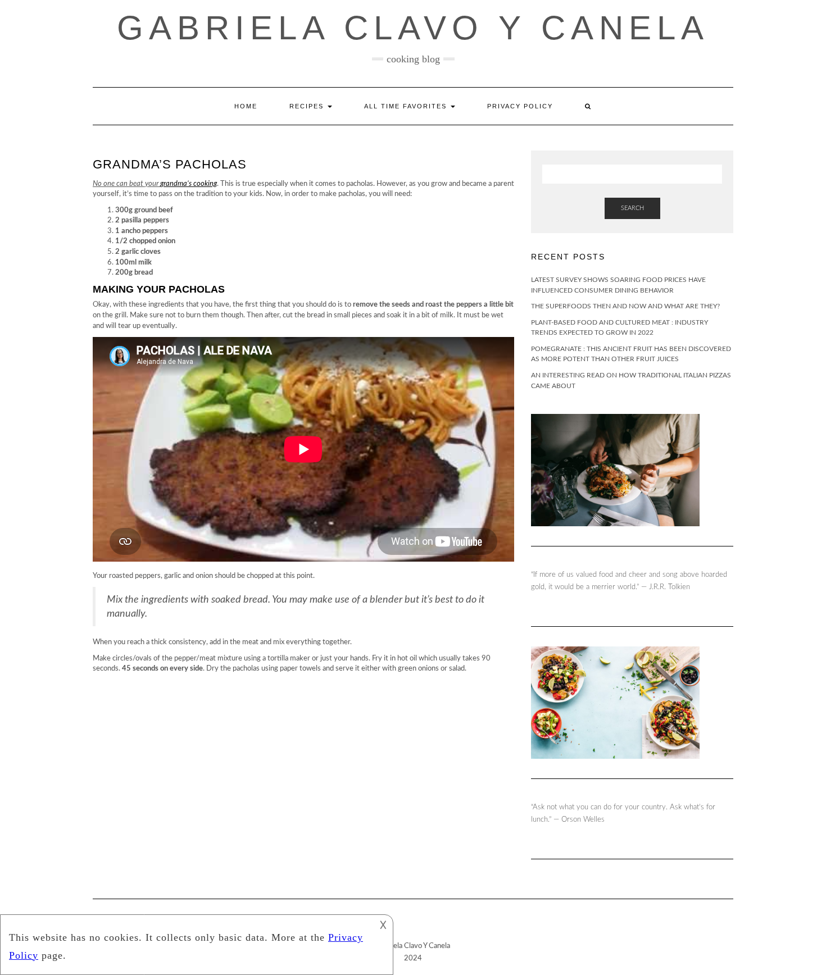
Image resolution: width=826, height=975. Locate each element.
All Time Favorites (407, 106)
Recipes (307, 106)
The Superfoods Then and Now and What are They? (625, 306)
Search (632, 208)
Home (245, 106)
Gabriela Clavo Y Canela (413, 28)
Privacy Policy (520, 106)
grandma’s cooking (188, 184)
